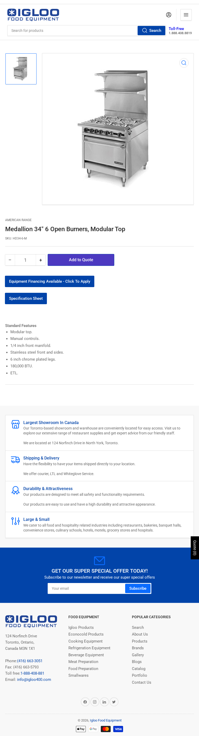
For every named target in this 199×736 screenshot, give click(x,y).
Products (139, 641)
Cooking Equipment (85, 641)
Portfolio (139, 675)
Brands (138, 648)
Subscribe (137, 588)
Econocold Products (86, 634)
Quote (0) (195, 548)
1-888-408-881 (32, 673)
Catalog (138, 668)
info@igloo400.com (33, 679)
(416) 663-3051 (29, 661)
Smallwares (78, 675)
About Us (140, 634)
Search (155, 30)
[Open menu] (186, 14)
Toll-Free (176, 28)
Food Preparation (83, 668)
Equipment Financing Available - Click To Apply (49, 281)
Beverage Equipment (86, 655)
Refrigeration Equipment (89, 648)
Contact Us (141, 682)
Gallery (138, 655)
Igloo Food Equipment (106, 720)
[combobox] (86, 30)
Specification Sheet (26, 298)
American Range (18, 220)
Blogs (137, 661)
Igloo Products (81, 627)
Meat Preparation (83, 661)
